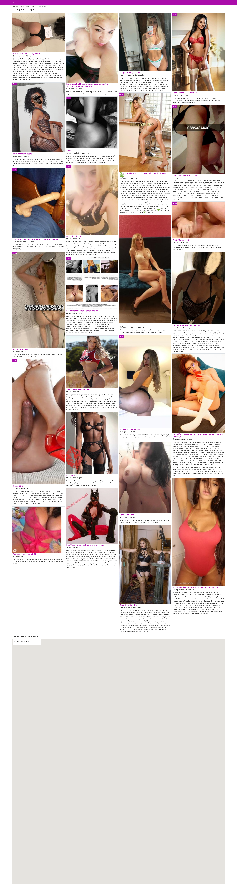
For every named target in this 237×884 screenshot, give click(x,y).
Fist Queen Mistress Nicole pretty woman (85, 545)
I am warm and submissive (185, 175)
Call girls (15, 6)
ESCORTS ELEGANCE (19, 3)
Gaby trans (18, 486)
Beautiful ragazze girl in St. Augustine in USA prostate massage (198, 435)
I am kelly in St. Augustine (185, 93)
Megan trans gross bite (130, 72)
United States (24, 6)
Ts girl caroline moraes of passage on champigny (195, 587)
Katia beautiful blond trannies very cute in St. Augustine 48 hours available (87, 85)
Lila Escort (71, 475)
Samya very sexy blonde (77, 389)
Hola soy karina (127, 515)
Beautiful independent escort (186, 325)
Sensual (70, 150)
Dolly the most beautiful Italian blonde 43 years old (36, 239)
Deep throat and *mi (129, 605)
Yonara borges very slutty (131, 429)
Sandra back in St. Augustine (26, 53)
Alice (122, 324)
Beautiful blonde (20, 349)
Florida (33, 6)
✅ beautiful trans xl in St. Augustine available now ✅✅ (143, 174)
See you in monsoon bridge (25, 554)
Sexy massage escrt (22, 154)
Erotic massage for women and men (83, 311)
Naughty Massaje (181, 240)
